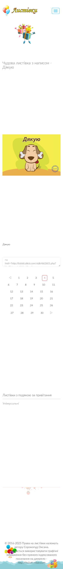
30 (42, 313)
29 (32, 313)
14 (31, 291)
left (10, 277)
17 (11, 298)
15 (41, 291)
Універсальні (11, 403)
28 (22, 313)
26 (51, 305)
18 (21, 298)
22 (11, 305)
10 (43, 285)
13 (21, 291)
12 (11, 291)
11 (53, 285)
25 (41, 305)
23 (21, 305)
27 (12, 313)
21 (51, 298)
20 (41, 298)
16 (51, 291)
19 (31, 298)
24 (31, 305)
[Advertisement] (31, 103)
